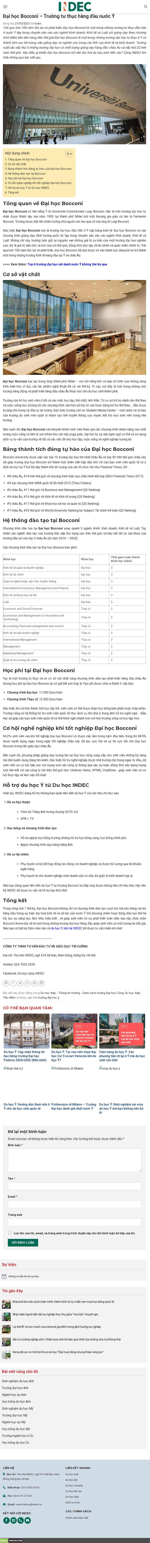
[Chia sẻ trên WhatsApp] (6, 983)
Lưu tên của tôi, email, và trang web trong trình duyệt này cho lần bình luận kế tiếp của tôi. (74, 1233)
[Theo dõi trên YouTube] (27, 1520)
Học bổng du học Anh (16, 1401)
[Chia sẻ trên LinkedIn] (41, 983)
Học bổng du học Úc (15, 1442)
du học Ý (56, 928)
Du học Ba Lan (73, 1491)
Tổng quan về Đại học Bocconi (27, 159)
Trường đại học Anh (15, 1388)
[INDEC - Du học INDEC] (75, 6)
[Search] (145, 6)
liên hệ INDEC (72, 928)
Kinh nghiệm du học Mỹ (17, 1408)
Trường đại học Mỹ (15, 1415)
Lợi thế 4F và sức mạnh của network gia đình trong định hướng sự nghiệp (57, 1326)
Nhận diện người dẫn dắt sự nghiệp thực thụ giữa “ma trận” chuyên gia (55, 1314)
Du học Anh (72, 1474)
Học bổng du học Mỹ (16, 1429)
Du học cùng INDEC (30, 973)
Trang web (15, 1215)
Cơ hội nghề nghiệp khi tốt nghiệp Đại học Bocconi (39, 183)
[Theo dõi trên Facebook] (6, 1520)
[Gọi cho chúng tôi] (20, 1520)
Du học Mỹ (71, 1479)
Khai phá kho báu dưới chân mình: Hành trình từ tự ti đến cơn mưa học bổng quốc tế (63, 1301)
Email (12, 1196)
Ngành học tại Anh (14, 1395)
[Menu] (5, 6)
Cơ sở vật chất (17, 164)
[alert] (73, 1276)
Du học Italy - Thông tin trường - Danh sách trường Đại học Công (82, 993)
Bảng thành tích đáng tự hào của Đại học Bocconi (39, 169)
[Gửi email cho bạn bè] (27, 983)
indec (38, 23)
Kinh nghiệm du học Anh (18, 1381)
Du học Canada (74, 1485)
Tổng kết (13, 192)
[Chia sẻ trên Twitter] (20, 983)
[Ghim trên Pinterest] (34, 983)
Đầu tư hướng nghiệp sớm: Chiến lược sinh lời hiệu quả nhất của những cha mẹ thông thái (67, 1339)
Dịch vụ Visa (72, 1502)
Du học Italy (72, 1496)
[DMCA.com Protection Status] (12, 1540)
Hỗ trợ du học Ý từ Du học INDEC (28, 188)
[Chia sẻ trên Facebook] (13, 983)
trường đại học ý (48, 997)
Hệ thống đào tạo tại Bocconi (27, 173)
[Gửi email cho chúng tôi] (13, 1520)
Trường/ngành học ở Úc (17, 1436)
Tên (11, 1178)
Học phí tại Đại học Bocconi (25, 178)
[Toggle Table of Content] (66, 153)
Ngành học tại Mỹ (14, 1422)
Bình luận (15, 1145)
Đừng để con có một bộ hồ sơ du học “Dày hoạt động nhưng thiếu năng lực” (58, 1352)
